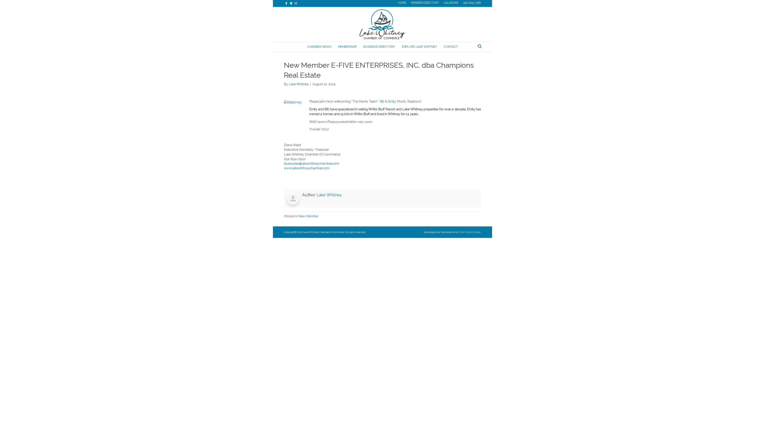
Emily (392, 101)
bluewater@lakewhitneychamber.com (311, 163)
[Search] (478, 46)
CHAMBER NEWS (319, 47)
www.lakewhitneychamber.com (307, 168)
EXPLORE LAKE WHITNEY (419, 47)
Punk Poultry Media (470, 232)
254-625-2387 (472, 2)
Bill (382, 101)
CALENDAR (451, 2)
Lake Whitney (329, 195)
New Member (308, 216)
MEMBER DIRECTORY (425, 2)
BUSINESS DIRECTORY (379, 47)
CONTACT (451, 47)
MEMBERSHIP (347, 47)
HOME (402, 2)
